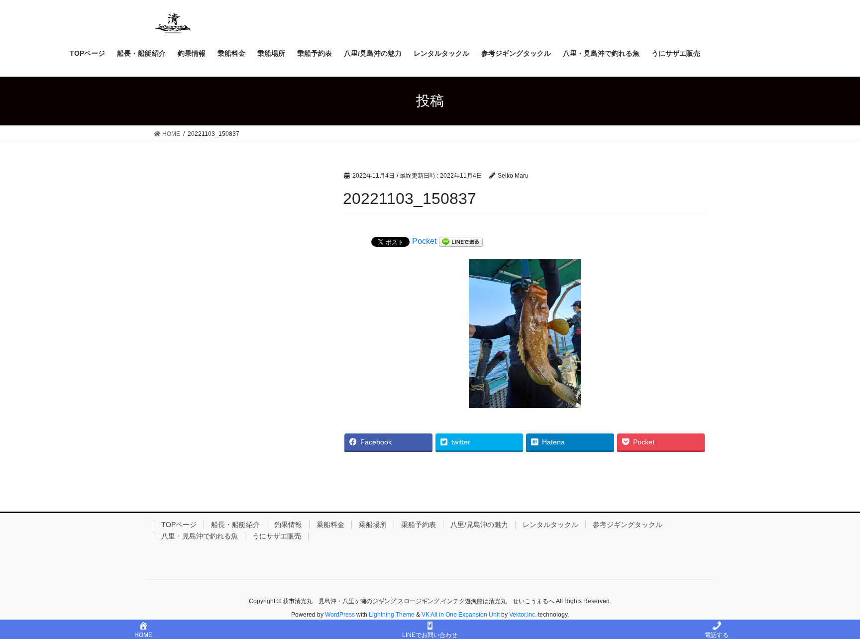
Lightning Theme (392, 614)
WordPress (340, 614)
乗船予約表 (418, 525)
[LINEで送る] (461, 242)
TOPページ (179, 525)
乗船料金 (330, 525)
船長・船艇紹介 (235, 525)
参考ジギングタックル (627, 525)
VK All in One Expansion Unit (461, 614)
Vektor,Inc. (523, 614)
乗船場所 (373, 525)
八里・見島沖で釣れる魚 (199, 536)
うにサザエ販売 (276, 536)
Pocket (424, 241)
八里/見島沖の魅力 (479, 525)
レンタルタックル (550, 525)
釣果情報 (288, 525)
